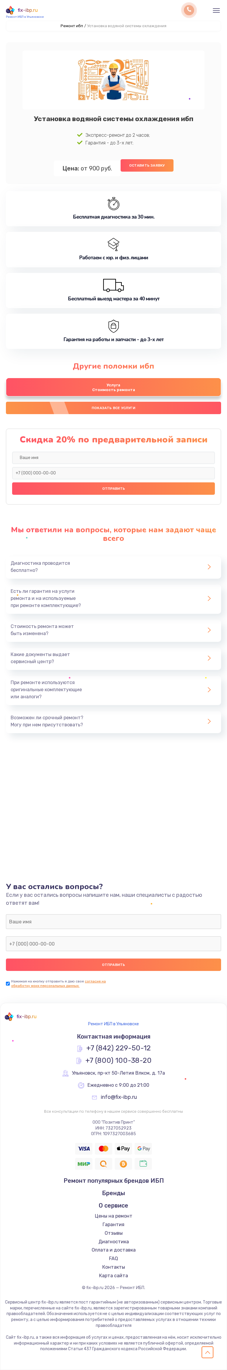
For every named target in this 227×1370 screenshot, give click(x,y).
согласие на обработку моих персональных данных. (58, 983)
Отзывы (114, 1233)
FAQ (113, 1258)
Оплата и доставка (114, 1250)
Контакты (113, 1267)
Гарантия (113, 1224)
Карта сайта (113, 1275)
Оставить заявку (147, 165)
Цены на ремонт (113, 1216)
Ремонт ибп (72, 26)
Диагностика (113, 1241)
